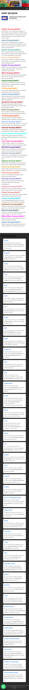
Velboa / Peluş (8, 510)
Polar (5, 362)
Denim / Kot (7, 349)
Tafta (5, 465)
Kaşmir (6, 317)
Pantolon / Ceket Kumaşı (11, 661)
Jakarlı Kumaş (8, 383)
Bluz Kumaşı (8, 649)
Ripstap (6, 574)
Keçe (5, 372)
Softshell (6, 476)
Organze (6, 454)
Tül (5, 444)
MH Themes (13, 686)
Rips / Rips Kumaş (9, 563)
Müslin (6, 520)
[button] (27, 8)
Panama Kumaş (8, 617)
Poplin (6, 542)
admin (19, 19)
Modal (6, 410)
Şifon (5, 328)
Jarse (5, 420)
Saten (6, 285)
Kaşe (5, 553)
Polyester (7, 253)
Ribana (6, 433)
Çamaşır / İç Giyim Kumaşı (11, 638)
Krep (5, 274)
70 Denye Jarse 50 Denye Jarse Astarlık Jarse (17, 17)
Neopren (6, 487)
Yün (5, 306)
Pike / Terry (7, 531)
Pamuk (6, 240)
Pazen (6, 595)
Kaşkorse (7, 585)
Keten (6, 296)
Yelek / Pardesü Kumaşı (11, 672)
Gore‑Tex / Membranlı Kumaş (12, 497)
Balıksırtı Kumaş (9, 606)
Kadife (6, 338)
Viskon (6, 263)
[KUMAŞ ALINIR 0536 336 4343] (14, 6)
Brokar (6, 396)
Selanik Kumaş (8, 628)
